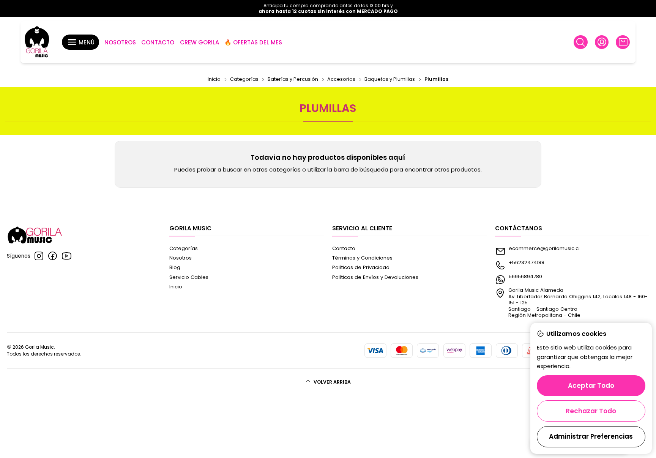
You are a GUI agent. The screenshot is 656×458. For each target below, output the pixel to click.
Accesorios (341, 79)
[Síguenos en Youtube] (66, 256)
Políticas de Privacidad (361, 267)
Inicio (214, 79)
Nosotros (180, 257)
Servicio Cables (188, 277)
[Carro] (622, 42)
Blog (174, 267)
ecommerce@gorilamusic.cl (544, 248)
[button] (80, 42)
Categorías (244, 79)
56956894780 (525, 276)
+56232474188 (526, 262)
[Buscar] (580, 42)
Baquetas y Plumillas (389, 79)
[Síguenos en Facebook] (52, 256)
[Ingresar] (601, 42)
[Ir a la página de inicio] (37, 42)
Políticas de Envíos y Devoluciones (375, 277)
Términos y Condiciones (362, 257)
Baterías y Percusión (293, 79)
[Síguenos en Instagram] (38, 256)
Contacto (343, 248)
